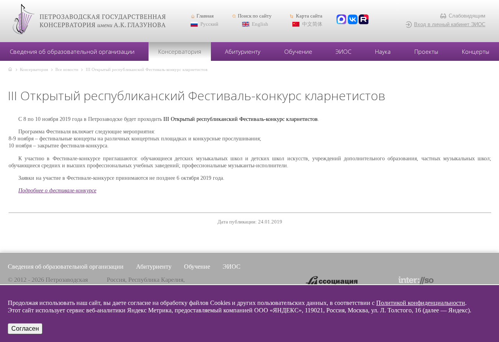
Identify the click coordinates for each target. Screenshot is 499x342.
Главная (205, 16)
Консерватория (179, 51)
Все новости (66, 69)
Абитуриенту (242, 51)
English (260, 24)
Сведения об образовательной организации (72, 51)
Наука (383, 51)
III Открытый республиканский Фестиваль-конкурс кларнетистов (146, 69)
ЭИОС (343, 51)
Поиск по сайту (255, 16)
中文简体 (312, 24)
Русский (209, 24)
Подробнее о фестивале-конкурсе (57, 190)
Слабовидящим (467, 16)
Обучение (298, 51)
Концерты (475, 51)
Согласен (25, 328)
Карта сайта (309, 16)
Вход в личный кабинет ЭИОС (449, 24)
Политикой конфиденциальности (420, 302)
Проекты (426, 51)
